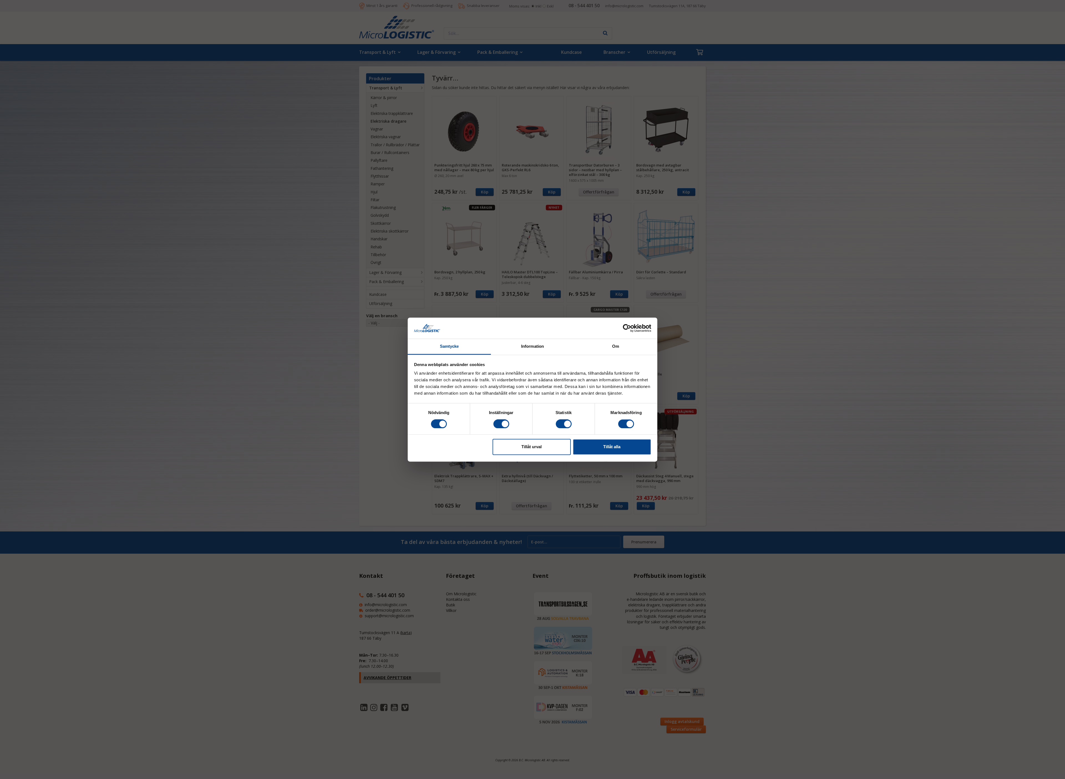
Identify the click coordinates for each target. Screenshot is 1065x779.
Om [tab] (615, 346)
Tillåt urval (531, 447)
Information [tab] (532, 346)
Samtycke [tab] (449, 346)
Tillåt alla (611, 447)
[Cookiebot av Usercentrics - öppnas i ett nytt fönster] (627, 328)
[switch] (501, 423)
